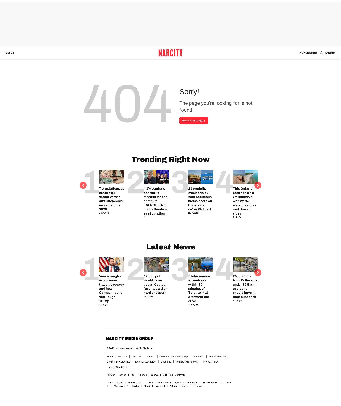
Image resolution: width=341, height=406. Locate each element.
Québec (142, 375)
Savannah (160, 386)
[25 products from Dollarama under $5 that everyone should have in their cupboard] (245, 264)
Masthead (166, 362)
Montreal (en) (121, 386)
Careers (150, 356)
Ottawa (149, 382)
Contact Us (198, 356)
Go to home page (193, 120)
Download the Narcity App (173, 356)
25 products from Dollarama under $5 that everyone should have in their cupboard (245, 286)
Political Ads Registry (187, 362)
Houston (197, 386)
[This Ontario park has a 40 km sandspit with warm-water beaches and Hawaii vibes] (245, 177)
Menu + (9, 52)
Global (154, 375)
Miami (147, 386)
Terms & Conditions (117, 367)
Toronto (119, 382)
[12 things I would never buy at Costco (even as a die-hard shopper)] (156, 264)
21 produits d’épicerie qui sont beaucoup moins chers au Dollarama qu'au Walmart (200, 199)
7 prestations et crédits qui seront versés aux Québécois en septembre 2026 (111, 199)
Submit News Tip (217, 356)
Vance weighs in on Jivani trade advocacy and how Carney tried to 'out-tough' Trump (111, 288)
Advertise (122, 356)
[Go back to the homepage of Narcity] (170, 52)
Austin (185, 386)
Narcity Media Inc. (144, 348)
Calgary (177, 382)
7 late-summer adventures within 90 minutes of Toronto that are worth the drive (199, 288)
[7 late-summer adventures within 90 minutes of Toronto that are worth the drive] (200, 264)
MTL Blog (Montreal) (174, 375)
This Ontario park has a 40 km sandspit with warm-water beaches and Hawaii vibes (244, 201)
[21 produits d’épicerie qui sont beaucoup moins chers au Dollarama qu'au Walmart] (200, 177)
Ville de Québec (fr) (211, 382)
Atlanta (174, 386)
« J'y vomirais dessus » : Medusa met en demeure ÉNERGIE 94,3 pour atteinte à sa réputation (155, 201)
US (132, 375)
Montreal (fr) (134, 382)
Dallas (135, 386)
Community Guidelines (119, 362)
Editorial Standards (145, 362)
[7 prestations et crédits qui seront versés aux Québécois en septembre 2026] (111, 177)
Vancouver (162, 382)
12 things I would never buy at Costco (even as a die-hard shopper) (155, 284)
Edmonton (191, 382)
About (110, 356)
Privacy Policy (210, 362)
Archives (136, 356)
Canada (122, 375)
